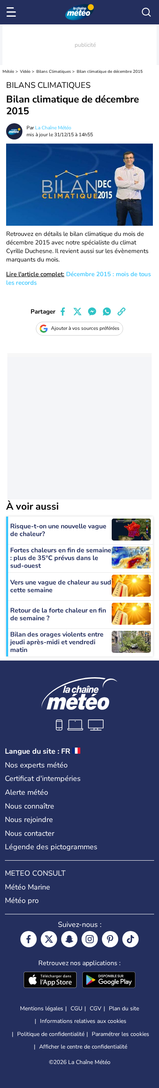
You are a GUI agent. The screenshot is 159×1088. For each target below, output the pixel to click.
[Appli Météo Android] (108, 981)
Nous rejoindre (29, 819)
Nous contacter (29, 833)
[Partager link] (121, 311)
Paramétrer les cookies (120, 1034)
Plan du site (124, 1008)
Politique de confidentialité (50, 1034)
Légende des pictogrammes (51, 847)
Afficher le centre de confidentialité (83, 1047)
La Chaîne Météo (53, 127)
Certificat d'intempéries (43, 778)
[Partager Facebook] (63, 311)
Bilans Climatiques (53, 71)
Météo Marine (27, 887)
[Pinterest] (110, 939)
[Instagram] (90, 939)
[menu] (12, 12)
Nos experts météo (36, 765)
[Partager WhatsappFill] (107, 311)
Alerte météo (26, 792)
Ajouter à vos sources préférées (85, 328)
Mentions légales (41, 1008)
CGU (76, 1008)
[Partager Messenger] (92, 311)
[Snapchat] (69, 939)
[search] (146, 12)
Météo (8, 71)
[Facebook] (28, 939)
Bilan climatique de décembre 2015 (110, 71)
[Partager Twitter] (77, 311)
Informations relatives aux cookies (83, 1021)
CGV (96, 1008)
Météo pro (22, 900)
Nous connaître (29, 806)
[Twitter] (49, 939)
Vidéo (25, 71)
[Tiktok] (130, 939)
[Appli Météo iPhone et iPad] (50, 981)
